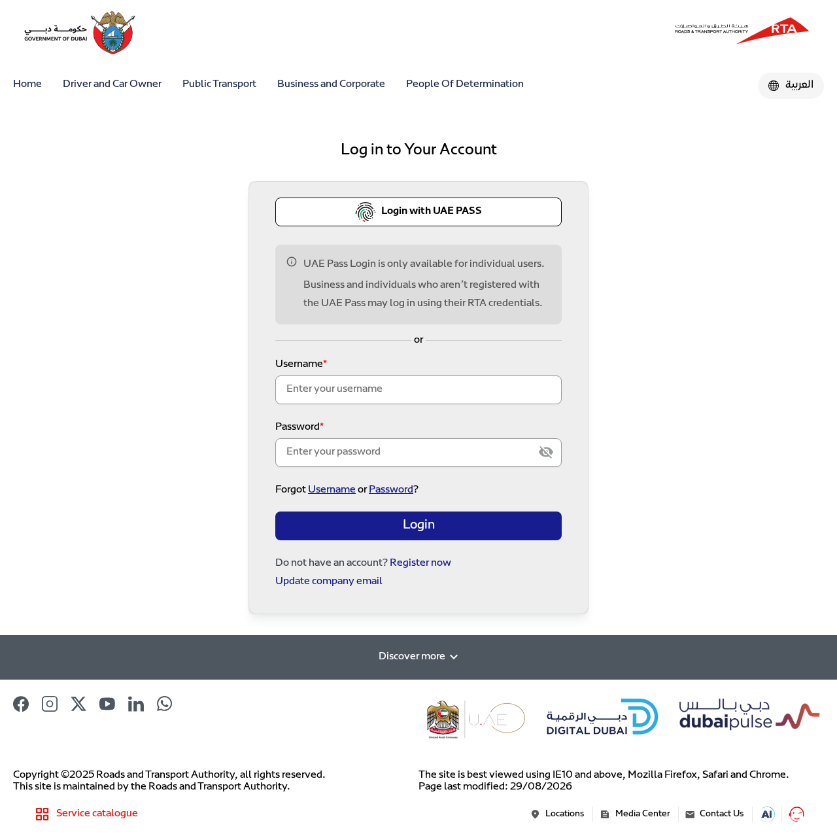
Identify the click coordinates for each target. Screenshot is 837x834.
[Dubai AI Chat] (767, 814)
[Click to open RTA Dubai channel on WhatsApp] (165, 704)
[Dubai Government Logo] (59, 32)
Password (297, 427)
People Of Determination (465, 84)
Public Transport (219, 84)
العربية (799, 85)
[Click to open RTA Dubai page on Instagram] (50, 704)
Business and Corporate (331, 84)
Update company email (329, 582)
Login (419, 525)
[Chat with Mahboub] (796, 814)
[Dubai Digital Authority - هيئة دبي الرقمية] (742, 32)
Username (299, 364)
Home (27, 84)
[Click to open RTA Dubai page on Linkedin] (136, 704)
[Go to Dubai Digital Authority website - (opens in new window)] (603, 719)
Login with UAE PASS (431, 211)
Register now (420, 563)
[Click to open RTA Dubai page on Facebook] (21, 704)
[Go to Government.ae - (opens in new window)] (477, 719)
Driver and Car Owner (112, 84)
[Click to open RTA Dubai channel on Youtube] (107, 704)
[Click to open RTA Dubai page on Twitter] (78, 704)
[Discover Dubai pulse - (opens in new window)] (747, 719)
